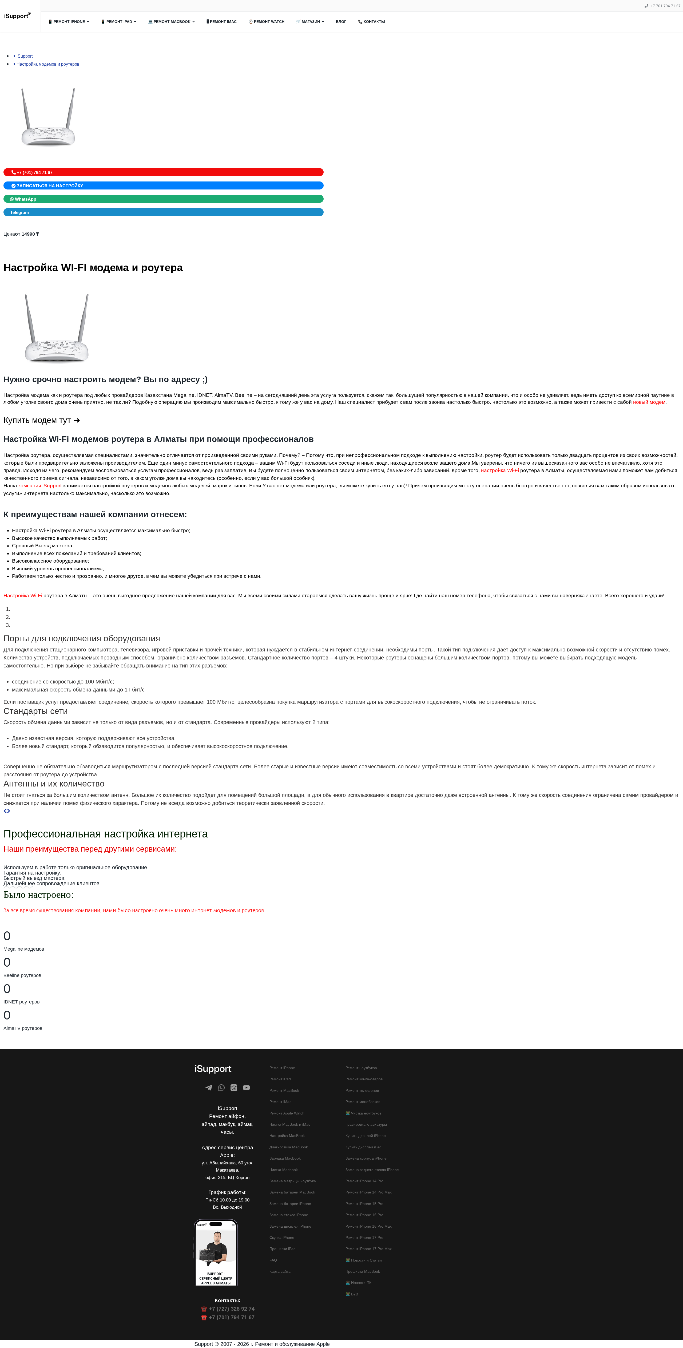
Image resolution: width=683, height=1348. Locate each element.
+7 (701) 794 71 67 (34, 172)
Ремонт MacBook (284, 1090)
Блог (341, 21)
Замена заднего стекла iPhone (372, 1170)
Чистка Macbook (283, 1170)
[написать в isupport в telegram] (208, 1087)
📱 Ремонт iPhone (66, 21)
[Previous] (5, 811)
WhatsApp (25, 199)
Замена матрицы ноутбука (292, 1181)
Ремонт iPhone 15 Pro (364, 1203)
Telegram (19, 212)
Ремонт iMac (280, 1102)
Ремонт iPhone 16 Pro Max (369, 1226)
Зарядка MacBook (285, 1158)
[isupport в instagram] (234, 1087)
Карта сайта (280, 1271)
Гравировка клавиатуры (366, 1124)
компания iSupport (40, 485)
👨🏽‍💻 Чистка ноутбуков (363, 1113)
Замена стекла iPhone (288, 1215)
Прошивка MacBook (363, 1271)
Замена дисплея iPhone (290, 1226)
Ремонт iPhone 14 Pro (364, 1181)
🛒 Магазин (308, 21)
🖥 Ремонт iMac (222, 21)
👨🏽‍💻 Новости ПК (358, 1282)
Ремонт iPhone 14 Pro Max (369, 1192)
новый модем (649, 402)
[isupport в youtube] (246, 1087)
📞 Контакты (371, 21)
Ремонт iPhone (282, 1068)
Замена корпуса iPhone (366, 1158)
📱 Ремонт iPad (116, 21)
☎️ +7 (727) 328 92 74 (228, 1309)
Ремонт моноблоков (363, 1102)
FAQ (273, 1260)
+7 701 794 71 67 (666, 6)
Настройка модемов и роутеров (47, 64)
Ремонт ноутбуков (361, 1068)
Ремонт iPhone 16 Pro (364, 1215)
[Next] (8, 811)
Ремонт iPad (280, 1079)
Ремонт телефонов (362, 1090)
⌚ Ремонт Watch (266, 21)
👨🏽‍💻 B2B (352, 1294)
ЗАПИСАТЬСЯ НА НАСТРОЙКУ (49, 186)
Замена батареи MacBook (292, 1192)
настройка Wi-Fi (500, 470)
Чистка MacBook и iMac (289, 1124)
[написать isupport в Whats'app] (221, 1087)
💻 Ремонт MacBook (169, 21)
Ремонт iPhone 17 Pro (364, 1237)
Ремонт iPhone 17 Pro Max (369, 1249)
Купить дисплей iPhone (366, 1135)
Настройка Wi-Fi (22, 595)
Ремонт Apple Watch (286, 1113)
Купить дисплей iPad (364, 1147)
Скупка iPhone (281, 1237)
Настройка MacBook (287, 1135)
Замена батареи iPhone (290, 1203)
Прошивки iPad (282, 1249)
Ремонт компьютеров (364, 1079)
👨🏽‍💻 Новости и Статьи (364, 1260)
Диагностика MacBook (288, 1147)
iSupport (24, 56)
